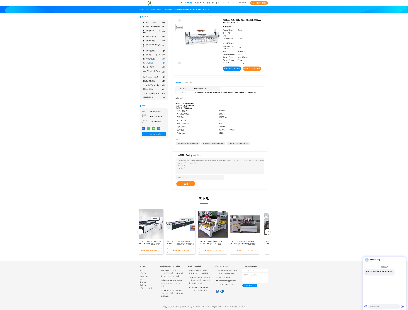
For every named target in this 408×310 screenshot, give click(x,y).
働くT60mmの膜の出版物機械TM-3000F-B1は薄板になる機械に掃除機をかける (219, 244)
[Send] (402, 306)
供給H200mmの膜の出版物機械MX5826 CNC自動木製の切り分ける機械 (154, 244)
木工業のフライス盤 (154, 37)
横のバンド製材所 (154, 67)
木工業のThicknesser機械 (154, 27)
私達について (144, 276)
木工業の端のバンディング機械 (169, 266)
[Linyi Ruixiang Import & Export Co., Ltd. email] (143, 128)
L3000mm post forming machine (238, 143)
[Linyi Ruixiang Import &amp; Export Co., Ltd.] (149, 3)
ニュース (143, 279)
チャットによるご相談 (258, 3)
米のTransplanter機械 (154, 77)
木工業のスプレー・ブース (154, 55)
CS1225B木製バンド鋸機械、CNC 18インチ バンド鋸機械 (199, 271)
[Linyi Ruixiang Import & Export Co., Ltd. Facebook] (217, 291)
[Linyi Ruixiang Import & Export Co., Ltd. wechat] (153, 128)
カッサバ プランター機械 (154, 85)
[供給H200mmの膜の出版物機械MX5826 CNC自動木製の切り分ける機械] (155, 224)
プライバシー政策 (146, 288)
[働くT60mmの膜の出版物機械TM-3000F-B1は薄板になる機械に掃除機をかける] (219, 224)
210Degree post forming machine (213, 143)
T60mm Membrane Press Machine (187, 143)
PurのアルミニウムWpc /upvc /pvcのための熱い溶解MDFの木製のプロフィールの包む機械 (187, 244)
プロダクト (144, 273)
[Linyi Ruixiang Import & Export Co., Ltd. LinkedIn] (222, 291)
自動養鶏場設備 (154, 97)
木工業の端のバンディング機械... (154, 32)
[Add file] (365, 306)
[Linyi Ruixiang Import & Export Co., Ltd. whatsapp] (148, 128)
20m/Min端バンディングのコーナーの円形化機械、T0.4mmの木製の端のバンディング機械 (172, 273)
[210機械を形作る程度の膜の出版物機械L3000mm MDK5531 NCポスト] (202, 37)
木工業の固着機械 (154, 41)
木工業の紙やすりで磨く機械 (154, 46)
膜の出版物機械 (154, 63)
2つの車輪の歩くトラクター (154, 72)
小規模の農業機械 (154, 81)
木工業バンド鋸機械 (154, 23)
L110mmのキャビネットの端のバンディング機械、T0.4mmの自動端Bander (172, 293)
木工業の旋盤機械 (154, 51)
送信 (186, 183)
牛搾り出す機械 (154, 89)
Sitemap (143, 282)
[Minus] (402, 259)
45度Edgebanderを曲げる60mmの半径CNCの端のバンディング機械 (172, 283)
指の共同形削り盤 (154, 59)
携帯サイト (144, 285)
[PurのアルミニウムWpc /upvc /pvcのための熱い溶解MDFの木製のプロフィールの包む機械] (187, 224)
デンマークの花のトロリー (154, 93)
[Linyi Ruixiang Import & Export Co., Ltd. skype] (158, 128)
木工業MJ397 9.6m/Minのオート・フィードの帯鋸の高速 (199, 288)
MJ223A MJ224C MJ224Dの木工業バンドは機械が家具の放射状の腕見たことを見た (199, 280)
